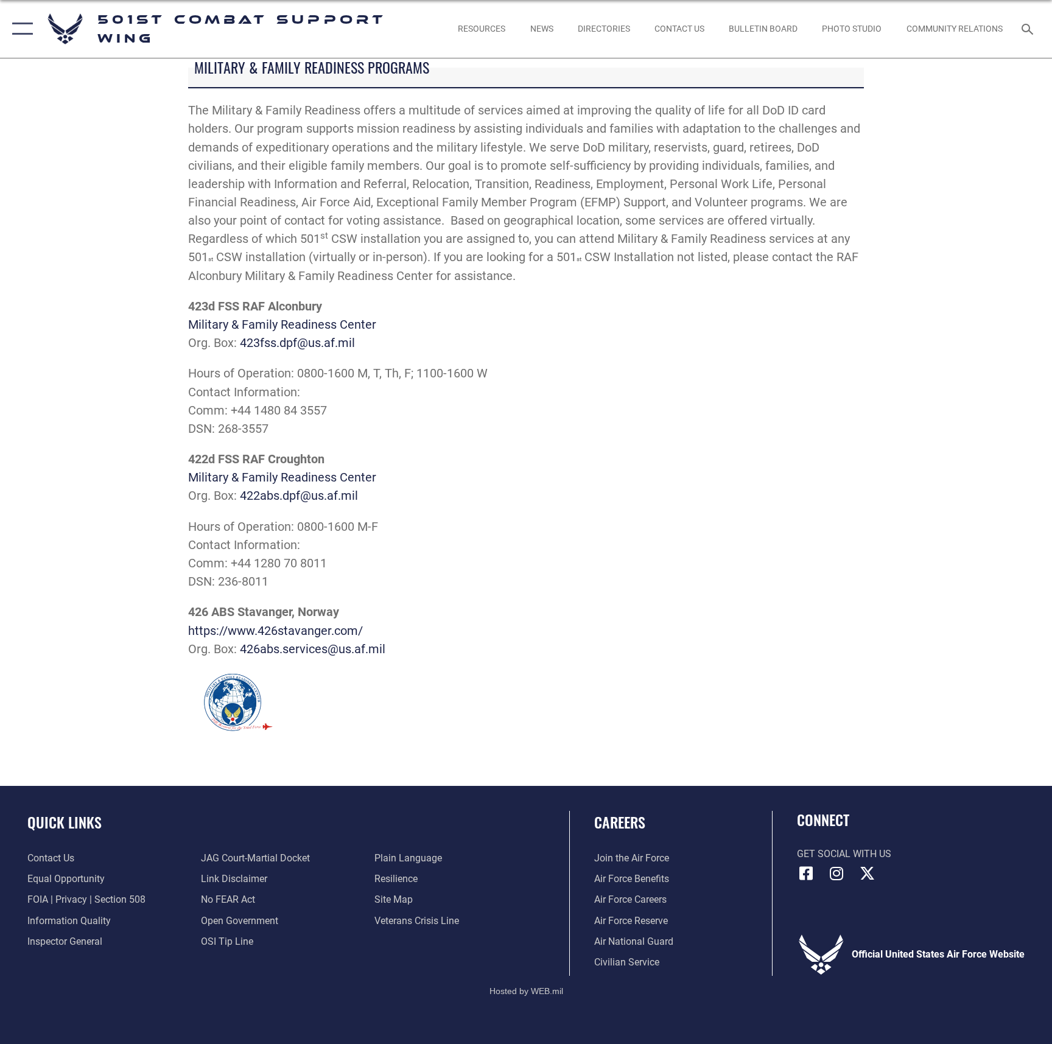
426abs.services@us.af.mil (312, 649)
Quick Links (64, 822)
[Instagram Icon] (836, 873)
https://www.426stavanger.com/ (275, 630)
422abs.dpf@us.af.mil (299, 495)
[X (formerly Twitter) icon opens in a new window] (867, 873)
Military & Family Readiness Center (282, 324)
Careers (619, 822)
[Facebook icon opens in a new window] (806, 873)
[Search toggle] (1029, 29)
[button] (20, 29)
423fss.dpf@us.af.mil (297, 342)
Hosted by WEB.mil (526, 991)
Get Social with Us (844, 854)
